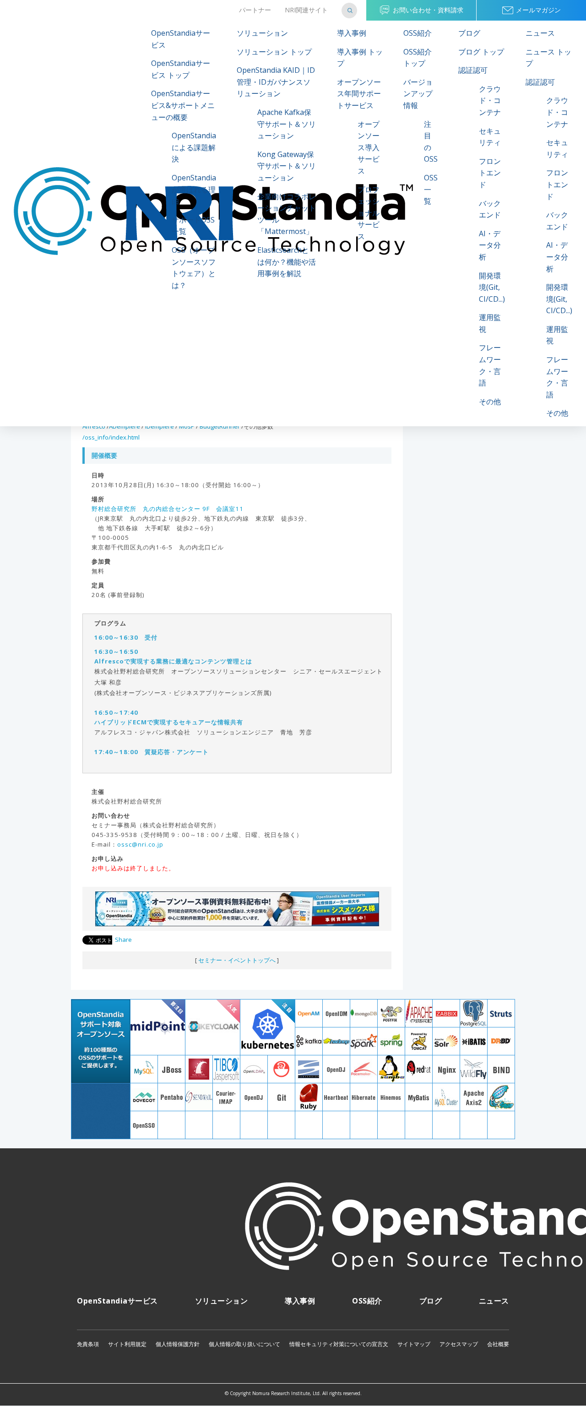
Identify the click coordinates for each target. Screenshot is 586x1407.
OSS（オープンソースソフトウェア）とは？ (194, 267)
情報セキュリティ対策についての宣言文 (338, 1344)
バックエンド (490, 209)
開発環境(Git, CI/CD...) (492, 287)
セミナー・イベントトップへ (237, 960)
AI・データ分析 (490, 245)
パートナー (255, 9)
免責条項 (88, 1344)
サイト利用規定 (127, 1344)
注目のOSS (431, 141)
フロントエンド (490, 173)
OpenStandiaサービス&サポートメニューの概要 (183, 105)
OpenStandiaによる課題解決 (194, 147)
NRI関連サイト (306, 9)
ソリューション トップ (274, 52)
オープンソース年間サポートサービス (359, 93)
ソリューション (262, 33)
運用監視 (490, 323)
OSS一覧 (431, 189)
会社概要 (498, 1344)
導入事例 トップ (360, 58)
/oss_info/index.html (111, 437)
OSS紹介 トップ (417, 58)
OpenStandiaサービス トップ (180, 69)
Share (123, 939)
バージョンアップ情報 (418, 93)
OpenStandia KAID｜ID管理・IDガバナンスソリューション (276, 81)
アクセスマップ (459, 1344)
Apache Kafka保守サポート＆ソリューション (286, 124)
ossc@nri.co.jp (140, 844)
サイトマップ (413, 1344)
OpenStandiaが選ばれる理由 (194, 189)
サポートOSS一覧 (193, 226)
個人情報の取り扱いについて (244, 1344)
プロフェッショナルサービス (369, 213)
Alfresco (93, 426)
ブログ (469, 33)
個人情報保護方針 (178, 1344)
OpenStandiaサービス (180, 39)
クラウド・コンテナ (490, 100)
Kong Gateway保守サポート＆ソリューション (286, 166)
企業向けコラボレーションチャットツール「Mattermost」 (286, 214)
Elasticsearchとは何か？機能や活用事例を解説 (286, 261)
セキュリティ (490, 137)
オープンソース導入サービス (369, 147)
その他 (490, 402)
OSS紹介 (417, 33)
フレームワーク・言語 (490, 365)
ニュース (540, 33)
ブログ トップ (481, 52)
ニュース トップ (548, 58)
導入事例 (351, 33)
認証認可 (473, 70)
